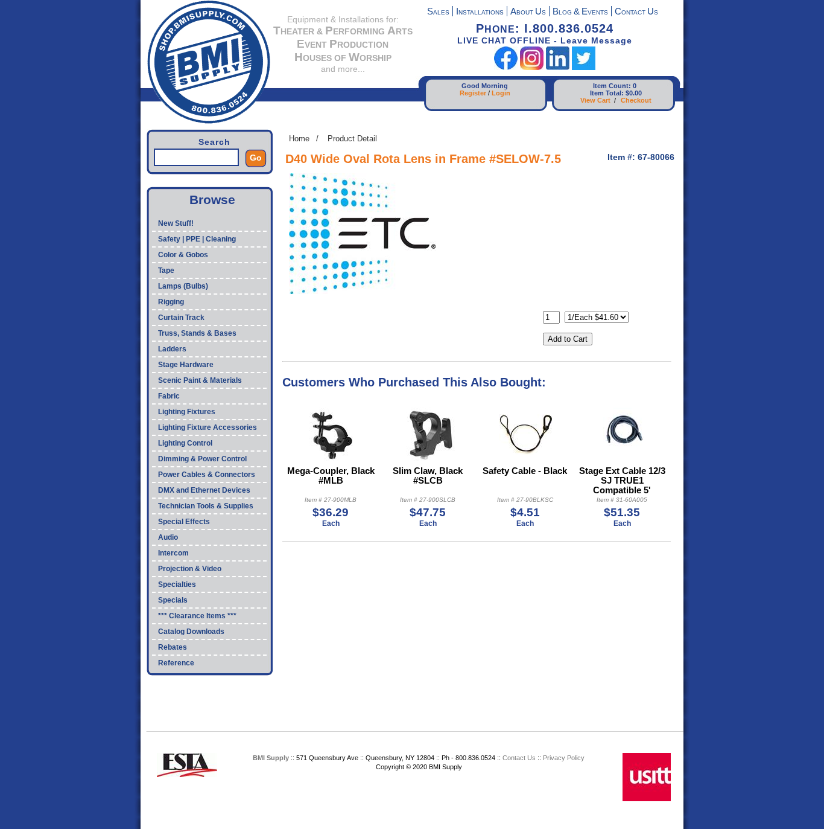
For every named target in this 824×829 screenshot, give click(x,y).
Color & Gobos (183, 255)
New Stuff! (176, 223)
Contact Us (519, 757)
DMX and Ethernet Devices (204, 490)
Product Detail (352, 138)
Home (299, 138)
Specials (173, 600)
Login (501, 93)
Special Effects (184, 521)
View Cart (595, 100)
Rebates (172, 647)
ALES (438, 12)
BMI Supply (271, 757)
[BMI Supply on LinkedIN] (557, 67)
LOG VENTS (580, 12)
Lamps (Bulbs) (183, 286)
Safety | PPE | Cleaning (197, 239)
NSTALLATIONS (480, 12)
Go (256, 157)
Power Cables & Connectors (206, 474)
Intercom (173, 553)
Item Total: (607, 93)
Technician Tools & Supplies (205, 506)
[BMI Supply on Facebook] (506, 67)
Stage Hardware (186, 364)
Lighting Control (185, 443)
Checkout (636, 100)
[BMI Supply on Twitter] (583, 67)
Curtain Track (181, 317)
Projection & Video (189, 569)
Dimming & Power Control (202, 459)
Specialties (177, 584)
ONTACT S (636, 12)
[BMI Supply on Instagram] (532, 67)
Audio (168, 537)
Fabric (169, 396)
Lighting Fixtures (186, 412)
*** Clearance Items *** (197, 616)
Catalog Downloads (191, 631)
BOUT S (528, 12)
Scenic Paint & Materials (200, 380)
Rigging (171, 302)
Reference (176, 663)
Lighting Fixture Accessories (207, 427)
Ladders (172, 349)
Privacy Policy (564, 757)
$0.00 (634, 93)
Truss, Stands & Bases (197, 333)
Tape (166, 270)
